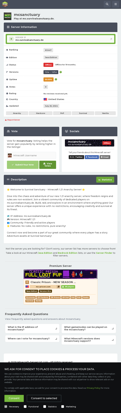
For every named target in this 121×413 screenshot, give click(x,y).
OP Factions (42, 297)
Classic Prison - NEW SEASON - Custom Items (63, 282)
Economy (30, 297)
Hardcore (40, 113)
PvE (73, 297)
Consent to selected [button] (44, 398)
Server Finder (104, 253)
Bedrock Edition (67, 253)
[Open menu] (115, 4)
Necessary (14, 406)
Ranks (86, 297)
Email (106, 157)
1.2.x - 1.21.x (51, 72)
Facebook (92, 157)
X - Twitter (77, 157)
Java (51, 57)
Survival (83, 113)
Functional (34, 406)
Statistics (52, 406)
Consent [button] (14, 398)
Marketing (71, 406)
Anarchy (17, 113)
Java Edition (45, 253)
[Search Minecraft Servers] (107, 4)
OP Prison (55, 297)
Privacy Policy (93, 388)
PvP (62, 113)
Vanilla (105, 113)
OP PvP (65, 297)
